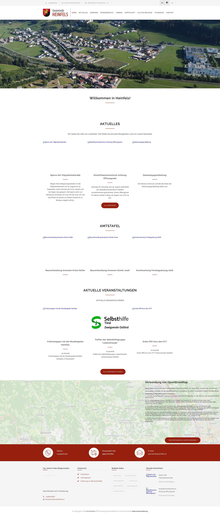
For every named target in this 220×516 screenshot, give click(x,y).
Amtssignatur (86, 478)
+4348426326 (52, 3)
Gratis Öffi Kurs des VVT (155, 341)
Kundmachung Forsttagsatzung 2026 (154, 270)
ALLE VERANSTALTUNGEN (113, 372)
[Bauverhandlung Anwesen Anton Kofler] (65, 251)
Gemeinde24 (90, 511)
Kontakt (170, 13)
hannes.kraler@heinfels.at (55, 499)
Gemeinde (94, 13)
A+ (162, 3)
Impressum (85, 474)
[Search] (172, 3)
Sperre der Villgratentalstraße (65, 175)
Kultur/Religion (145, 13)
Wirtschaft (130, 13)
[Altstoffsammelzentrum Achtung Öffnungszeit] (110, 156)
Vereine (119, 13)
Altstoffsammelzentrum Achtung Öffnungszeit (167, 490)
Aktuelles (83, 13)
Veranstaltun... (119, 491)
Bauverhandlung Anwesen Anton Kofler (65, 270)
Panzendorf (55, 40)
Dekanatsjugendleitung (154, 175)
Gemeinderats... (119, 481)
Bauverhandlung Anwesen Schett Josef (110, 270)
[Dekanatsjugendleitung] (154, 156)
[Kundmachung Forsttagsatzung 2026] (154, 251)
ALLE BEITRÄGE (110, 205)
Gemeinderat (118, 486)
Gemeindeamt (132, 486)
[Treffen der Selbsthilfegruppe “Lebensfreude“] (110, 321)
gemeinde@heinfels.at (72, 3)
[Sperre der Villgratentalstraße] (65, 156)
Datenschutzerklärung (140, 511)
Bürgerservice (106, 13)
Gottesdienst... (131, 476)
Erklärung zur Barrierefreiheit (91, 481)
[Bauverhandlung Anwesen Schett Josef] (110, 251)
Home (74, 13)
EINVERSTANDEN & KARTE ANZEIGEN (183, 440)
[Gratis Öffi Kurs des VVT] (154, 322)
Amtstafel (117, 476)
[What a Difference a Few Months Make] (151, 479)
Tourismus (159, 13)
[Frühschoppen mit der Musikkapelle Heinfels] (65, 322)
